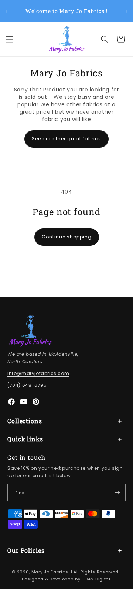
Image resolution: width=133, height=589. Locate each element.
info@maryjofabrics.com (38, 373)
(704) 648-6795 (27, 385)
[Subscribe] (117, 492)
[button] (9, 39)
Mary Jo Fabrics (49, 572)
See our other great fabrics (66, 138)
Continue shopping (67, 237)
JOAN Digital (96, 579)
